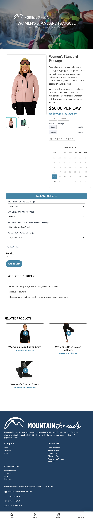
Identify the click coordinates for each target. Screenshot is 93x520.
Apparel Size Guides (56, 459)
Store (37, 27)
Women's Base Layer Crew (25, 346)
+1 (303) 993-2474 (15, 506)
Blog (6, 476)
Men (6, 448)
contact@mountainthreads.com (20, 491)
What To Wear (54, 448)
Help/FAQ (52, 461)
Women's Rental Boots (25, 384)
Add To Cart (14, 263)
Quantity (9, 253)
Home (29, 27)
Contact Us (52, 453)
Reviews (7, 479)
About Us (8, 473)
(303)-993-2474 (14, 501)
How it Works (53, 450)
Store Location (10, 471)
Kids (6, 453)
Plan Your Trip (53, 456)
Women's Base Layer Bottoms (68, 348)
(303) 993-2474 (14, 496)
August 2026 (70, 147)
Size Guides (14, 247)
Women (7, 450)
